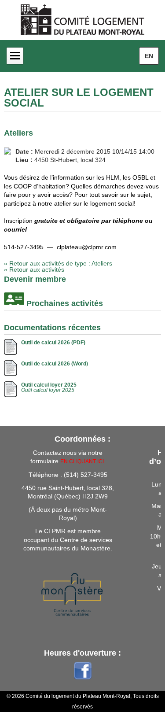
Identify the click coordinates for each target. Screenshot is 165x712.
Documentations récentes (52, 327)
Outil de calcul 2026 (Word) (54, 364)
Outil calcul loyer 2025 (49, 385)
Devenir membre (35, 279)
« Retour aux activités (34, 269)
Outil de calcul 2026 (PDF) (53, 342)
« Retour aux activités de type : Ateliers (58, 263)
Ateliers (18, 133)
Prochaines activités (64, 303)
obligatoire (83, 220)
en (149, 55)
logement (103, 203)
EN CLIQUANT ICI (82, 461)
